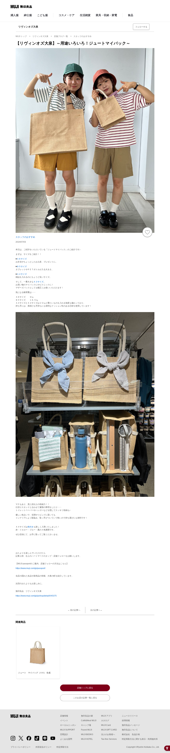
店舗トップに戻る (85, 688)
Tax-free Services (109, 739)
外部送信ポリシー (43, 747)
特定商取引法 (62, 747)
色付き (31, 527)
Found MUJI (86, 730)
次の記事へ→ (96, 610)
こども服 (42, 15)
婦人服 (15, 15)
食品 (130, 15)
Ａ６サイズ (22, 259)
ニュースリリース (130, 716)
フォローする (141, 27)
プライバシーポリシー (21, 747)
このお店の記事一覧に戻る (85, 698)
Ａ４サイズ (22, 274)
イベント (64, 720)
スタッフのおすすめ (25, 237)
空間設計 (64, 734)
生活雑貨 (85, 15)
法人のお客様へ (108, 734)
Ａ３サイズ (38, 282)
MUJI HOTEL (87, 739)
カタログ (105, 720)
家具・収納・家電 (106, 15)
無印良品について (130, 730)
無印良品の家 (87, 716)
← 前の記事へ (74, 610)
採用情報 (126, 720)
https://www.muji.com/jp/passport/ (30, 568)
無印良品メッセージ (131, 725)
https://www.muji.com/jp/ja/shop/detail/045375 (36, 596)
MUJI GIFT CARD (109, 730)
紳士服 (28, 15)
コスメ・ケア (67, 15)
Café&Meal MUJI (88, 720)
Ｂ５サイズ (22, 266)
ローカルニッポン (68, 725)
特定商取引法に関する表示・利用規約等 (140, 739)
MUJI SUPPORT (67, 730)
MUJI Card (106, 725)
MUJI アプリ (106, 716)
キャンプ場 (86, 725)
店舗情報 (64, 716)
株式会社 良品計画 (131, 734)
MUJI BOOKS (87, 734)
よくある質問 (66, 739)
